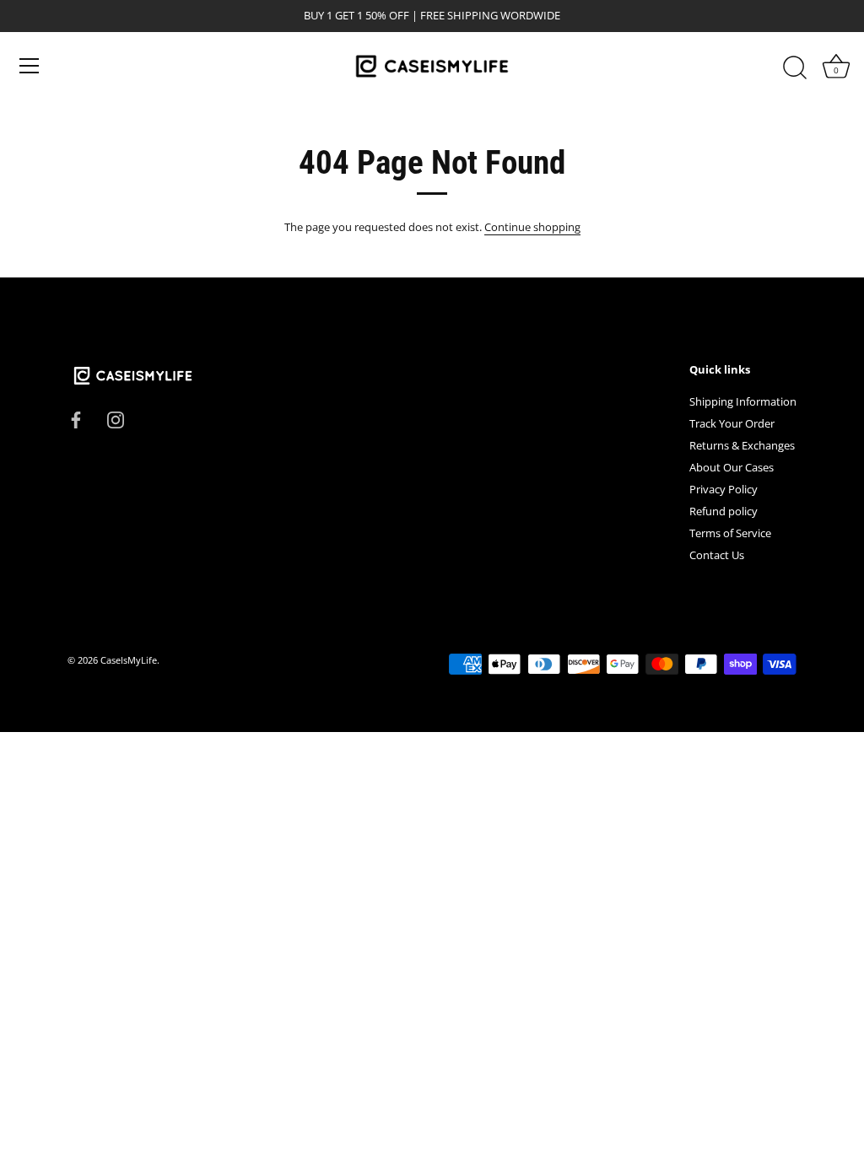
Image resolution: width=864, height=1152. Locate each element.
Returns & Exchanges (742, 445)
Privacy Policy (723, 489)
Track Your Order (732, 423)
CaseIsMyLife (128, 660)
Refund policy (723, 511)
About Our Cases (731, 467)
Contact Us (716, 555)
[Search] (794, 68)
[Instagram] (115, 418)
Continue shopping (532, 226)
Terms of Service (730, 533)
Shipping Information (742, 401)
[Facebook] (76, 418)
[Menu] (29, 65)
